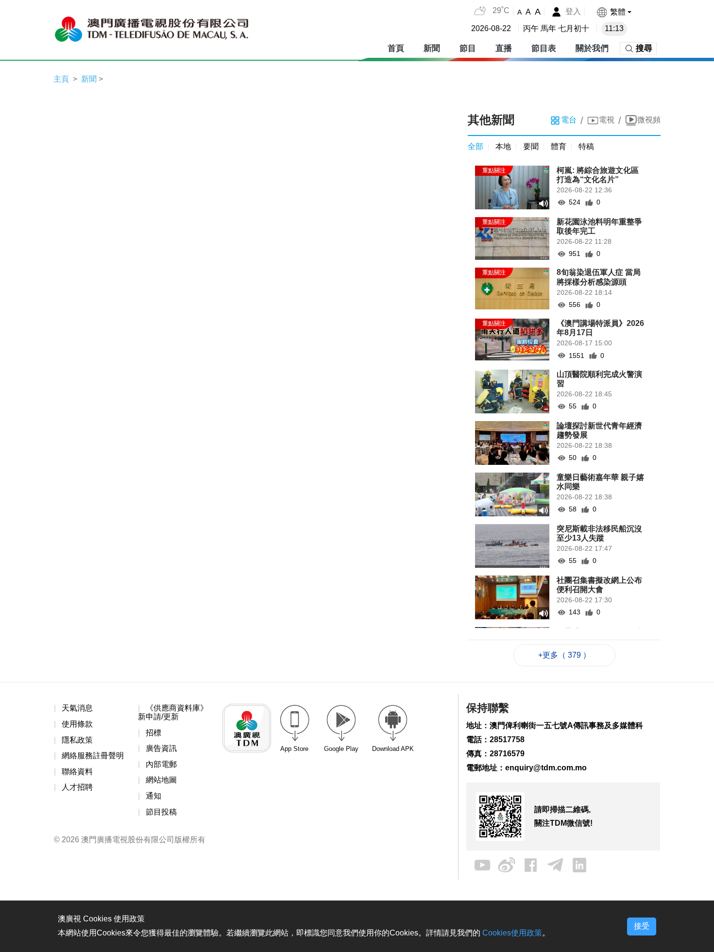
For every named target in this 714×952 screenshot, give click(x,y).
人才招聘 (77, 787)
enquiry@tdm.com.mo (546, 768)
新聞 (432, 48)
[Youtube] (482, 865)
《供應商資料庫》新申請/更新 (173, 712)
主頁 (61, 79)
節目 (467, 48)
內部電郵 (161, 764)
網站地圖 (161, 780)
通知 (153, 796)
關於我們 (592, 48)
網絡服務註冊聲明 (93, 755)
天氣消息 (77, 708)
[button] (613, 12)
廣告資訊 (161, 748)
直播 (503, 48)
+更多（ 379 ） (564, 655)
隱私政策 (77, 740)
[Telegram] (555, 865)
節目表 (543, 48)
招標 (153, 733)
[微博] (506, 865)
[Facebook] (531, 865)
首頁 (396, 48)
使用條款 (77, 724)
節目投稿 (161, 812)
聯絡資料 (77, 771)
